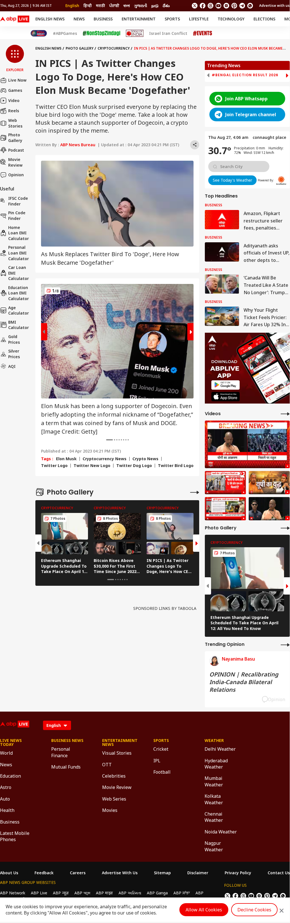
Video (14, 100)
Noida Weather (221, 832)
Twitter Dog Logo (134, 466)
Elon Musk (66, 459)
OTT (107, 764)
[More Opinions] (285, 644)
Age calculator (18, 310)
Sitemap (162, 873)
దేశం (166, 5)
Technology (231, 19)
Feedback (44, 873)
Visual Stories (117, 753)
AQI (12, 366)
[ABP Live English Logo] (14, 19)
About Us (9, 873)
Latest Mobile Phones (14, 836)
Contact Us (279, 873)
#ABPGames (65, 33)
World (6, 753)
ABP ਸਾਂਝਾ (181, 893)
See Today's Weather (232, 180)
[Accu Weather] (281, 180)
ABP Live (39, 893)
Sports (172, 19)
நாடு (154, 5)
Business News (67, 740)
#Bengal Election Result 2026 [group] (245, 75)
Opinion (16, 174)
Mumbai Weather (214, 781)
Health (7, 810)
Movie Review (15, 162)
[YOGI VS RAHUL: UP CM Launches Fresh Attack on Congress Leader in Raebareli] (247, 444)
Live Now (17, 80)
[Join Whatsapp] (250, 5)
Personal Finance (60, 752)
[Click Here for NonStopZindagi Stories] (101, 33)
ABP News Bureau (77, 144)
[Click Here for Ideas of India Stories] (135, 33)
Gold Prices (14, 339)
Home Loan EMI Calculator (18, 233)
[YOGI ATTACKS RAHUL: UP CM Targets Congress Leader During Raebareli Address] (269, 508)
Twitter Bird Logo (176, 466)
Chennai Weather (214, 817)
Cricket (160, 749)
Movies (109, 810)
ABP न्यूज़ (61, 893)
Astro (5, 787)
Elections (264, 19)
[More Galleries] (194, 492)
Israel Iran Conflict (168, 33)
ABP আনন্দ (82, 893)
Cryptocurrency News (104, 459)
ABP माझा (104, 893)
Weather (214, 740)
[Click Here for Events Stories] (202, 33)
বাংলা (126, 5)
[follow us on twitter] (194, 5)
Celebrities (114, 776)
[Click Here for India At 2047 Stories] (38, 33)
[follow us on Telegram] (242, 5)
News (79, 19)
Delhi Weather (220, 749)
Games (15, 90)
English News (50, 19)
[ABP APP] (225, 385)
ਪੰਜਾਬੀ (114, 5)
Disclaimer (197, 873)
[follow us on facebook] (202, 5)
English (72, 5)
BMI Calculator (18, 324)
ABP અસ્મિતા (130, 893)
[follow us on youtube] (218, 5)
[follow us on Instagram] (226, 5)
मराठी (100, 5)
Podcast (16, 150)
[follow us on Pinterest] (234, 5)
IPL (156, 761)
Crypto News (145, 459)
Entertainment (139, 19)
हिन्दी (87, 5)
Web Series (114, 799)
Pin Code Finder (16, 215)
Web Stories (15, 123)
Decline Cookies (254, 910)
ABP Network (12, 893)
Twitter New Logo (92, 466)
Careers (77, 873)
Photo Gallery (15, 137)
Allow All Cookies (204, 910)
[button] (14, 59)
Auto (5, 799)
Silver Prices (14, 353)
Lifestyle (199, 19)
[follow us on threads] (210, 5)
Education (10, 776)
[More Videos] (285, 413)
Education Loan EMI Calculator (18, 293)
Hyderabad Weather (216, 764)
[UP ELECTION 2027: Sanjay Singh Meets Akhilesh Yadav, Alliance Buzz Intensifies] (269, 482)
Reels (13, 110)
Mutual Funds (66, 767)
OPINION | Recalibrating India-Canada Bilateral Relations (243, 681)
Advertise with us (274, 5)
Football (162, 772)
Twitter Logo (54, 466)
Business (103, 19)
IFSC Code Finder (18, 201)
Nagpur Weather (214, 846)
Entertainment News (119, 742)
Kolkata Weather (214, 799)
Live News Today (11, 742)
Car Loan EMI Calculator (18, 273)
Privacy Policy (238, 873)
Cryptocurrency (114, 48)
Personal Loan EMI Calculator (18, 253)
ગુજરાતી (140, 5)
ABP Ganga (157, 893)
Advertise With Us (120, 873)
